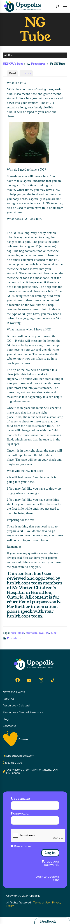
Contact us (9, 726)
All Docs (8, 55)
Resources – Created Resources (23, 712)
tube (54, 632)
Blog (6, 719)
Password (20, 813)
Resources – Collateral (16, 705)
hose (14, 632)
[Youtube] (29, 680)
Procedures (38, 64)
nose (21, 632)
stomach (31, 632)
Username (20, 798)
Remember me (23, 846)
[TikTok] (52, 680)
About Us (8, 698)
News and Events (14, 692)
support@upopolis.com (19, 755)
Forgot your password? (50, 863)
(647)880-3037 (14, 762)
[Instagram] (41, 680)
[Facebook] (17, 680)
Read (12, 73)
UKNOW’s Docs (13, 64)
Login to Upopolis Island (47, 878)
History (26, 73)
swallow (44, 632)
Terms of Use (41, 902)
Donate (23, 739)
